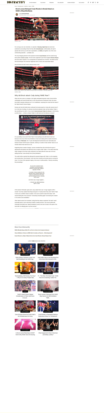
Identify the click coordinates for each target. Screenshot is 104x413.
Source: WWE (18, 41)
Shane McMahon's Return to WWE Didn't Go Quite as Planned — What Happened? (33, 232)
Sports (30, 6)
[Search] (88, 2)
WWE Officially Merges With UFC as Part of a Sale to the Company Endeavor (32, 230)
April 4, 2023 (37, 183)
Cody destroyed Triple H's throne (42, 111)
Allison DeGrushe (24, 13)
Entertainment (32, 2)
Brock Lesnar (24, 57)
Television (42, 2)
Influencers (60, 2)
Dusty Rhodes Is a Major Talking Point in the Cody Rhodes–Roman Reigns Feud (33, 235)
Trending (51, 2)
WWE (33, 6)
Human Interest (71, 2)
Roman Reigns (54, 57)
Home (16, 6)
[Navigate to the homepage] (16, 2)
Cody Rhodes (42, 55)
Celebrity (26, 6)
